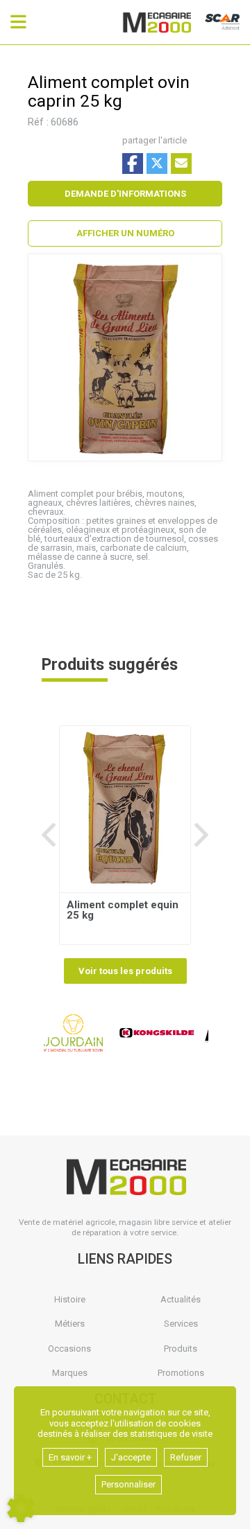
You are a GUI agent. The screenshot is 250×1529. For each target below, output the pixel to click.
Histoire (69, 1299)
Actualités (180, 1299)
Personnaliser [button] (128, 1484)
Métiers (70, 1323)
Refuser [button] (185, 1457)
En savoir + (70, 1457)
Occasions (69, 1348)
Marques (70, 1373)
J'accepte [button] (131, 1457)
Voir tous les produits (125, 971)
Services (181, 1323)
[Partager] (181, 163)
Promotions (181, 1373)
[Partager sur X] (157, 163)
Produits (180, 1348)
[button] (125, 233)
